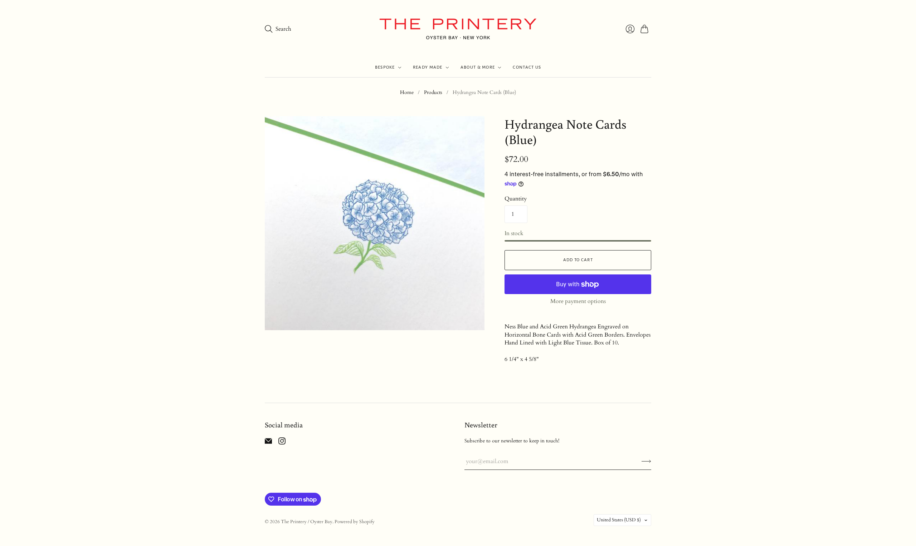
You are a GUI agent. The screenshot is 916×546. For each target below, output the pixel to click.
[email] (268, 443)
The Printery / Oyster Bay (306, 521)
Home (407, 92)
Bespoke (385, 67)
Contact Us (527, 67)
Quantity (516, 199)
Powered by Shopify (355, 521)
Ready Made (428, 67)
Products (433, 92)
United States (619, 520)
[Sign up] (646, 461)
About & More (478, 67)
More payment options (578, 301)
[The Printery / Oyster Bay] (458, 29)
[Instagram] (282, 443)
